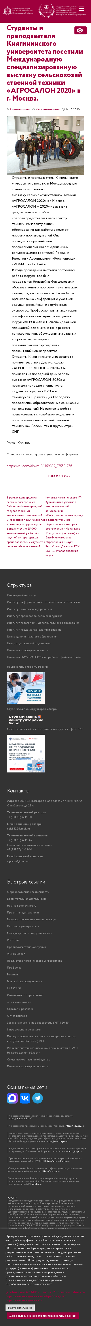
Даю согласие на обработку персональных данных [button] (42, 1316)
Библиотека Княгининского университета (34, 961)
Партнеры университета (23, 926)
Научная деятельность (21, 906)
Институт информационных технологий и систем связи (43, 602)
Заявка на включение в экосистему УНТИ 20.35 (38, 1023)
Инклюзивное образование (25, 995)
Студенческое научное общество (28, 1060)
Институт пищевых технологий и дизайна (34, 630)
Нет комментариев (48, 109)
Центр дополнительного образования (32, 637)
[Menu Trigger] (81, 8)
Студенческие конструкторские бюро (32, 709)
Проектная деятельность (23, 913)
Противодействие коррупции (26, 947)
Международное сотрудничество (29, 933)
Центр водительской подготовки (29, 643)
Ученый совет (16, 954)
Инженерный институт (21, 595)
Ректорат (13, 940)
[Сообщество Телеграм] (37, 1098)
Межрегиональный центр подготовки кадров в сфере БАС (45, 729)
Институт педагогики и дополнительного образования (43, 623)
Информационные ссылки (24, 1030)
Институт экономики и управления (29, 609)
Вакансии (13, 975)
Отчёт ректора (17, 1016)
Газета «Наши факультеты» (24, 981)
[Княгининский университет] (45, 13)
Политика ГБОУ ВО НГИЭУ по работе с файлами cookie (44, 657)
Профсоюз (14, 968)
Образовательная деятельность (28, 892)
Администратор (20, 109)
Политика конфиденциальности (28, 650)
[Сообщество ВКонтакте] (25, 1098)
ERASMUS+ (14, 988)
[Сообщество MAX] (12, 1098)
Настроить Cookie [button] (20, 1308)
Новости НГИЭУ (59, 476)
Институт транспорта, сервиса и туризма (34, 616)
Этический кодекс (19, 1002)
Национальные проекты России (27, 667)
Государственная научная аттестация (31, 919)
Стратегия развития (20, 1009)
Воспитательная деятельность (26, 899)
